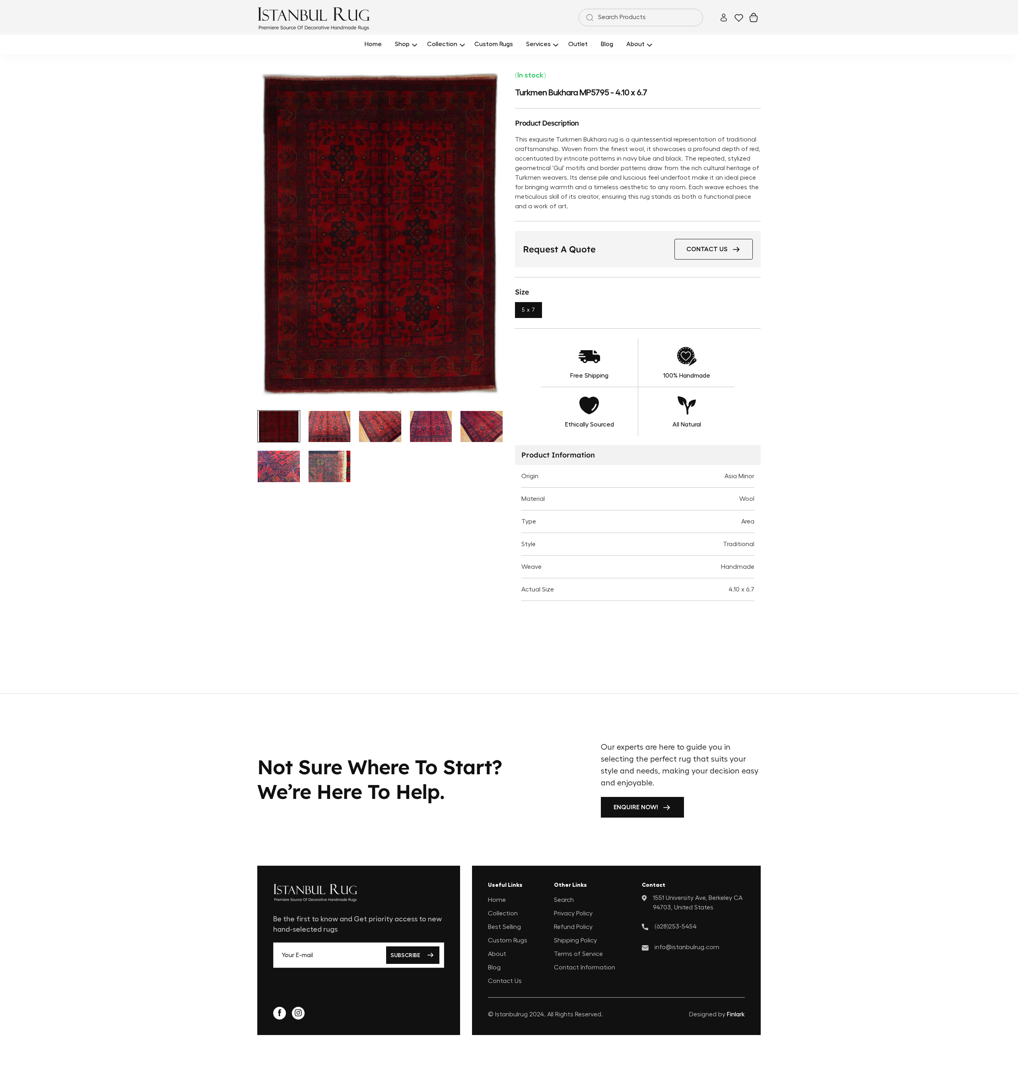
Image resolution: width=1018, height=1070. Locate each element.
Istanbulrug (511, 1014)
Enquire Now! (636, 807)
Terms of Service (578, 953)
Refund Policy (573, 926)
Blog (494, 967)
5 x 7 (528, 310)
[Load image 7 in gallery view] (329, 466)
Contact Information (584, 967)
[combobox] (641, 17)
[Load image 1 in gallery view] (278, 427)
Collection (503, 913)
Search (564, 899)
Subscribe (405, 955)
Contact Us (505, 980)
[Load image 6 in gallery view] (278, 466)
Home (497, 899)
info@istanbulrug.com (687, 947)
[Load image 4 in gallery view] (431, 427)
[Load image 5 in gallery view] (481, 427)
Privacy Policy (573, 913)
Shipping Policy (575, 940)
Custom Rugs (507, 940)
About (497, 953)
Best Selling (504, 926)
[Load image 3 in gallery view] (380, 427)
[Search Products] (588, 17)
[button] (405, 44)
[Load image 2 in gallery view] (329, 427)
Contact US (706, 249)
